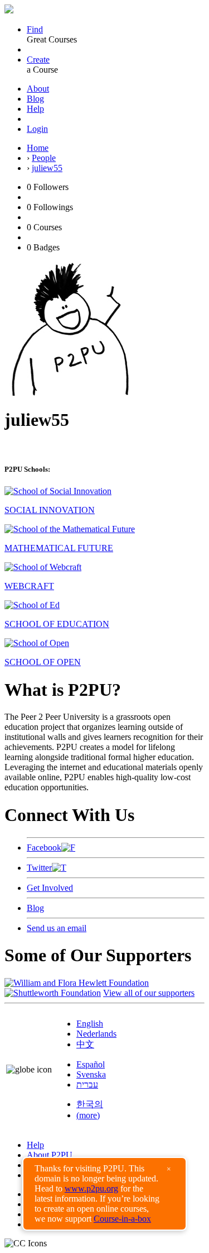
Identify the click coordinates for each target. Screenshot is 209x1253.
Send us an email (56, 928)
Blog (35, 98)
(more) (88, 1115)
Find (35, 29)
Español (90, 1064)
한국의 (89, 1104)
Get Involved (50, 888)
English (89, 1023)
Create (38, 59)
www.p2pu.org (91, 1188)
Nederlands (96, 1033)
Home (37, 148)
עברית (87, 1084)
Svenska (91, 1074)
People (44, 158)
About (38, 88)
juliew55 (47, 168)
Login (37, 129)
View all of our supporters (149, 993)
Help (35, 108)
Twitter (39, 867)
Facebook (44, 847)
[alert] (104, 1194)
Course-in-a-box (122, 1218)
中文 (85, 1044)
